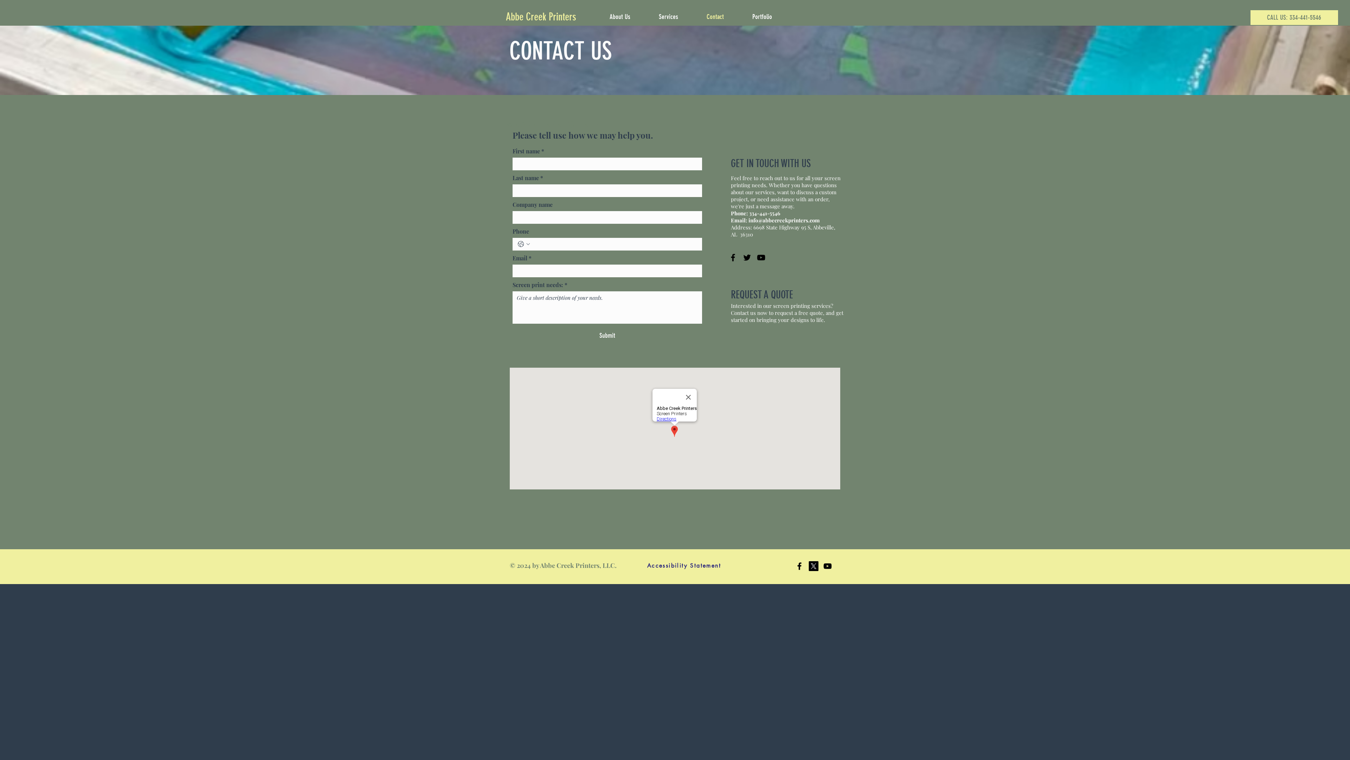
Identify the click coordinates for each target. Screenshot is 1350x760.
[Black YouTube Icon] (827, 566)
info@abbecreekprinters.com (784, 220)
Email (522, 258)
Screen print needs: (540, 285)
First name (528, 151)
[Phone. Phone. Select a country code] (524, 244)
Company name (533, 204)
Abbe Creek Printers (541, 17)
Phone (521, 231)
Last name (528, 178)
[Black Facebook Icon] (799, 566)
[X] (813, 566)
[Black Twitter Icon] (747, 257)
